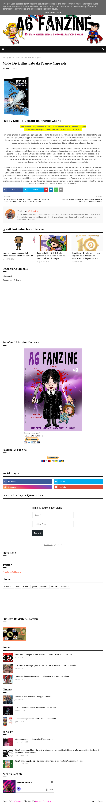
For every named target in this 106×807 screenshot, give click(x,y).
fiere (18, 587)
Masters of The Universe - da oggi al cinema (32, 696)
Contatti (100, 801)
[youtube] (78, 487)
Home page (7, 57)
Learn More (49, 13)
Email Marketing (48, 545)
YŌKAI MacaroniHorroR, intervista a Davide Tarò (35, 707)
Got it (60, 13)
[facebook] (27, 481)
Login (93, 801)
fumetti (25, 587)
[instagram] (27, 487)
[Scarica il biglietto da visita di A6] (14, 640)
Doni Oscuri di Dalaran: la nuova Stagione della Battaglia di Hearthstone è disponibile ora (85, 256)
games (34, 587)
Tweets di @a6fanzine (12, 572)
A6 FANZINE (8, 587)
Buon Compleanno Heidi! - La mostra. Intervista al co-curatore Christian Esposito (48, 761)
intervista (43, 587)
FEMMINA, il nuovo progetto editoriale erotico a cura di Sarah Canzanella (45, 665)
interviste (54, 587)
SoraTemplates (16, 801)
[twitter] (78, 481)
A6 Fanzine (7, 69)
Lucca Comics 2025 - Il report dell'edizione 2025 (34, 739)
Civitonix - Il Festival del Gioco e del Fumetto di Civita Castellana (41, 676)
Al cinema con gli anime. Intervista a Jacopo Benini (35, 718)
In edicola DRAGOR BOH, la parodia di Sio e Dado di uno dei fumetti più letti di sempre (51, 256)
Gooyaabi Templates (43, 801)
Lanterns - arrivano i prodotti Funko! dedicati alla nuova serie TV (18, 254)
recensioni (65, 587)
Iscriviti (37, 533)
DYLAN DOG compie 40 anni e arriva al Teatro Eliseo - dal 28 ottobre (43, 654)
